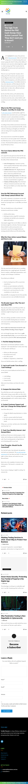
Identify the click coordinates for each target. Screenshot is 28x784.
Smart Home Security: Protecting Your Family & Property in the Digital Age (14, 579)
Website (3, 694)
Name (3, 679)
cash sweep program (7, 113)
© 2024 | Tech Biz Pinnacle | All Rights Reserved (14, 782)
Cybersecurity (9, 22)
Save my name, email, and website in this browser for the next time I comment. (14, 705)
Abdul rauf (8, 42)
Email (2, 687)
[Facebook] (2, 741)
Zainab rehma (5, 544)
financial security (12, 58)
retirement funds (9, 82)
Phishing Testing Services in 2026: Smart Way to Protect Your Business (14, 540)
